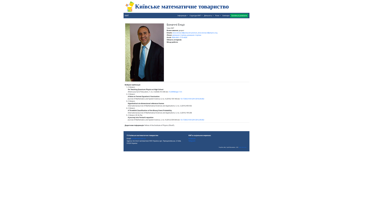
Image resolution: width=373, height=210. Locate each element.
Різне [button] (217, 15)
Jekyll (240, 147)
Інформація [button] (182, 15)
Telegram (191, 141)
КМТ (127, 15)
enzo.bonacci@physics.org (207, 33)
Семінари (225, 15)
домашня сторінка (179, 35)
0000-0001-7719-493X (179, 37)
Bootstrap (244, 147)
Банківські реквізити (239, 15)
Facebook (192, 138)
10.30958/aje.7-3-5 (175, 92)
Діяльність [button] (208, 15)
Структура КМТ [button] (195, 15)
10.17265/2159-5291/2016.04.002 (192, 99)
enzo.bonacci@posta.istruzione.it (185, 33)
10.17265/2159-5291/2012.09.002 (192, 120)
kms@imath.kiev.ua (138, 138)
